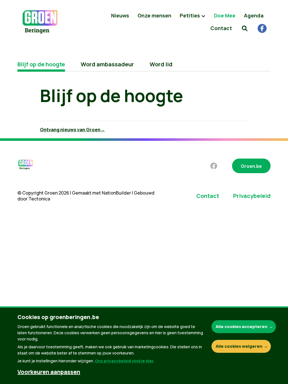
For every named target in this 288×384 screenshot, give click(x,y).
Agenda (254, 15)
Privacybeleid (252, 196)
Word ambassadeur (107, 64)
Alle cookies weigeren (239, 346)
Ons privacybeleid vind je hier (124, 360)
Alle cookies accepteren (241, 326)
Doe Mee (224, 15)
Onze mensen (154, 15)
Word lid (161, 64)
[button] (244, 28)
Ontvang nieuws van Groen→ (72, 130)
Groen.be (251, 166)
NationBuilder (116, 193)
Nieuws (120, 15)
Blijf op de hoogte (41, 64)
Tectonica (39, 199)
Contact (221, 28)
